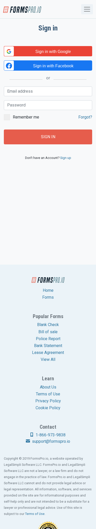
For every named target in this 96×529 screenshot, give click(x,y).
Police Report (48, 338)
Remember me (52, 117)
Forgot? (85, 117)
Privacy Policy (48, 400)
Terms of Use (48, 394)
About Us (48, 387)
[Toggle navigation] (87, 9)
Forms (48, 297)
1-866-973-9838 (50, 435)
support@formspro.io (50, 441)
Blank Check (48, 324)
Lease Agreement (48, 352)
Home (48, 290)
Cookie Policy (48, 407)
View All (48, 359)
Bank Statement (48, 345)
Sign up (65, 158)
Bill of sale (48, 331)
